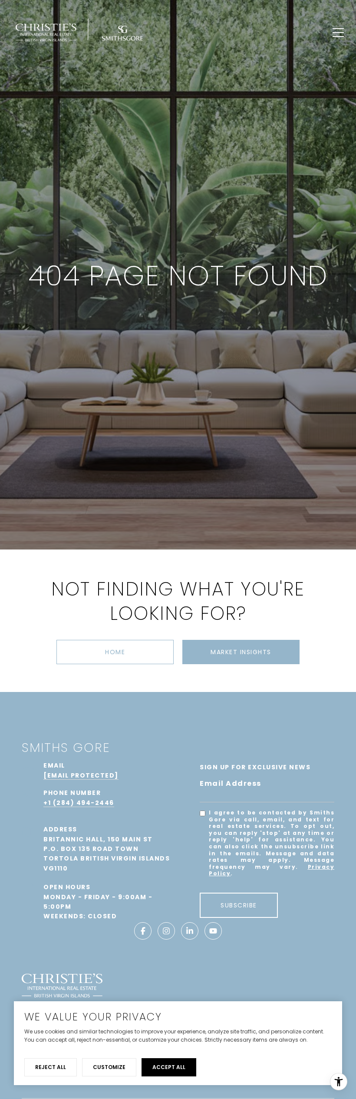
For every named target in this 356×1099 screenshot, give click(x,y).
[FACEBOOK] (143, 931)
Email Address (230, 783)
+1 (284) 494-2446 (78, 802)
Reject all (50, 1067)
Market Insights (241, 652)
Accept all (168, 1067)
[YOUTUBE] (213, 931)
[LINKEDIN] (189, 931)
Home (115, 652)
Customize (109, 1067)
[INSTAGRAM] (166, 931)
